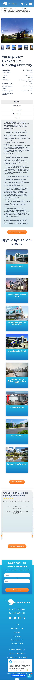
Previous (2, 30)
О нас (17, 624)
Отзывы (17, 632)
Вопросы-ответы (17, 628)
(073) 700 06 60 (18, 609)
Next (31, 30)
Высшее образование (17, 650)
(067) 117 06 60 (18, 613)
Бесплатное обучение (17, 653)
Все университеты (17, 481)
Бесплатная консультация (17, 232)
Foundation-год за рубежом (17, 657)
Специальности (17, 640)
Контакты (17, 636)
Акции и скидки (17, 644)
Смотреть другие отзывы (17, 546)
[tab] (17, 102)
